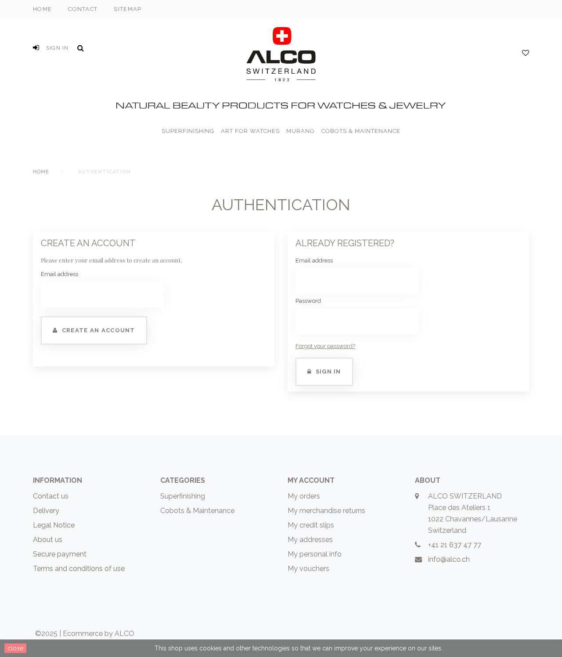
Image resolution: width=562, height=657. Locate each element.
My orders (304, 496)
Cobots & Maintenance (197, 510)
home (42, 9)
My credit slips (311, 525)
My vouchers (308, 568)
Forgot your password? (325, 346)
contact (82, 9)
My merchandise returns (326, 510)
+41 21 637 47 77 (454, 545)
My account (311, 480)
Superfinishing (182, 496)
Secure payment (59, 554)
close (15, 648)
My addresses (310, 539)
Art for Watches (250, 131)
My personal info (315, 554)
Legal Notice (54, 525)
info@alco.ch (449, 559)
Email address (59, 274)
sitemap (127, 9)
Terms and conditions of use (79, 568)
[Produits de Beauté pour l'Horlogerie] (281, 52)
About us (47, 539)
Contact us (50, 496)
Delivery (46, 510)
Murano (300, 131)
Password (308, 301)
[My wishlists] (525, 53)
